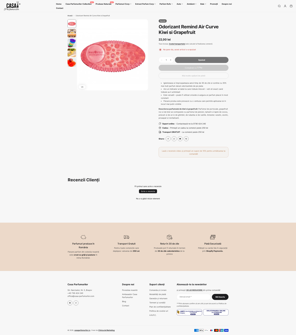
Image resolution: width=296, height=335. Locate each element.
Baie (202, 4)
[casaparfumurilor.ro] (12, 6)
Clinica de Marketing (106, 330)
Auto (179, 4)
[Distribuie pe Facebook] (168, 138)
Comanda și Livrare (157, 290)
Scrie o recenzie (148, 191)
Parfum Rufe (165, 4)
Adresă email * (186, 297)
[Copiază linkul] (186, 138)
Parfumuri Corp (123, 4)
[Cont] (285, 6)
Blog (124, 301)
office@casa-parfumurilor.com (81, 296)
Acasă (70, 16)
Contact (125, 305)
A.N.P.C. (152, 315)
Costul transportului (177, 44)
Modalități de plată (157, 294)
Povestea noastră (129, 290)
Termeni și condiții (157, 302)
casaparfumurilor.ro (82, 330)
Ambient (191, 4)
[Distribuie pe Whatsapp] (174, 138)
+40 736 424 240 (75, 293)
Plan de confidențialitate (160, 307)
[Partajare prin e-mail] (180, 138)
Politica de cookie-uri (158, 311)
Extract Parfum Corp (144, 4)
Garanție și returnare (158, 298)
